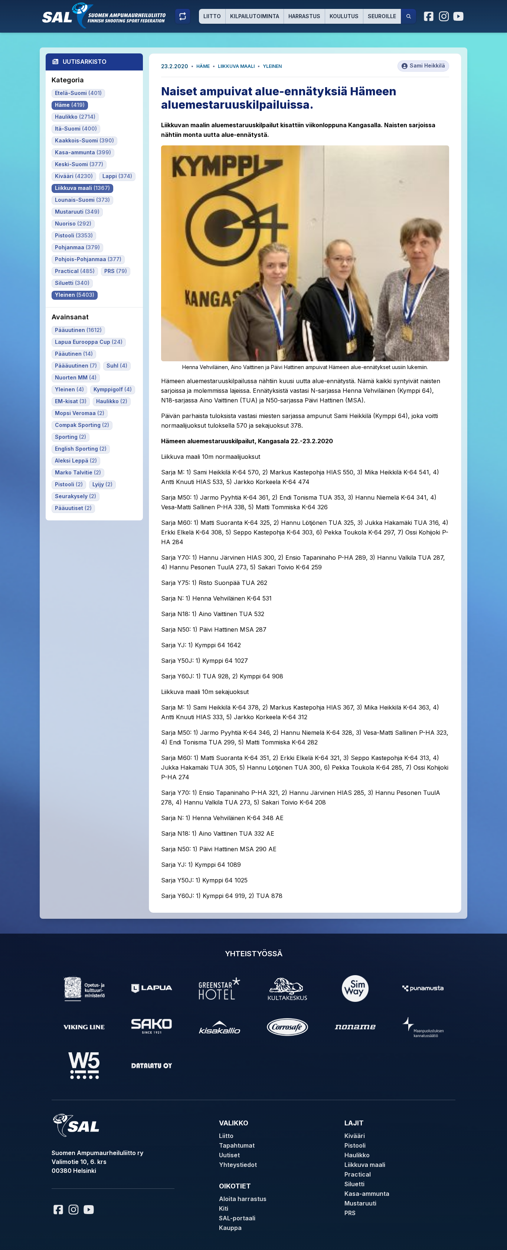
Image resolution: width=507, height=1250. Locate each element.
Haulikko (357, 1155)
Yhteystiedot (238, 1164)
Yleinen (272, 66)
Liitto (212, 16)
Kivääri (354, 1135)
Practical (357, 1174)
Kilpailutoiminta (254, 16)
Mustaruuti (360, 1203)
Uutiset (229, 1155)
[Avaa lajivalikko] (182, 16)
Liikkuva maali (236, 66)
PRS (350, 1213)
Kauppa (230, 1227)
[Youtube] (459, 16)
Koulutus (344, 16)
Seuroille (382, 16)
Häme (203, 66)
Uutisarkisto (85, 61)
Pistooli (355, 1145)
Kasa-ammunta (366, 1193)
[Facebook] (429, 16)
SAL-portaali (237, 1218)
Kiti (223, 1208)
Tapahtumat (237, 1145)
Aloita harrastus (242, 1199)
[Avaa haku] (408, 16)
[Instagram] (444, 16)
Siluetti (354, 1184)
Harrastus (304, 16)
